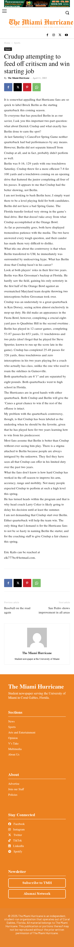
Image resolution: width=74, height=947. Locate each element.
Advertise (13, 784)
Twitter (17, 835)
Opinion (13, 738)
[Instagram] (54, 35)
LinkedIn (18, 846)
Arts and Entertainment (21, 732)
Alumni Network (37, 894)
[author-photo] (37, 647)
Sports (17, 42)
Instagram (18, 829)
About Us (13, 754)
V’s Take (13, 743)
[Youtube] (66, 35)
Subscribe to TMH (37, 883)
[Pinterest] (27, 87)
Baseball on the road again (17, 610)
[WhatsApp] (36, 87)
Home (7, 42)
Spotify (17, 851)
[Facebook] (47, 35)
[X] (60, 35)
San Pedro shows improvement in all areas (54, 610)
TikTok (17, 840)
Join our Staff (16, 789)
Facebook (19, 824)
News (11, 721)
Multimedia (15, 749)
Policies (12, 795)
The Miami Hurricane (18, 78)
